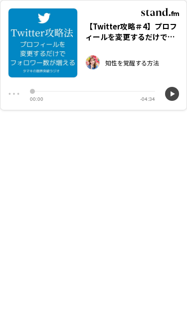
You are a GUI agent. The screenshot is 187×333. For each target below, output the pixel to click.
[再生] (172, 94)
